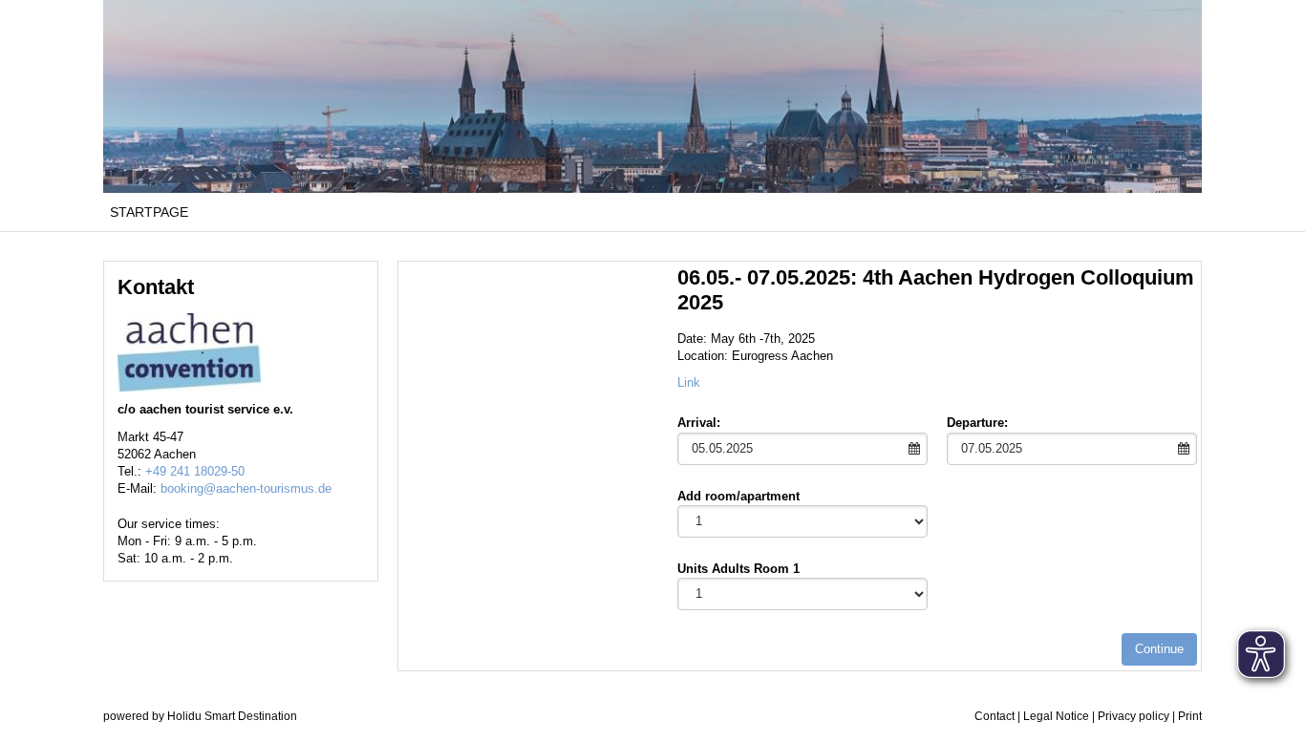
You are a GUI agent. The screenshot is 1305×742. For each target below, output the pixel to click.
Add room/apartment (738, 496)
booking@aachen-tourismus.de (246, 488)
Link (688, 382)
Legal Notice (1056, 716)
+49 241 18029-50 (195, 471)
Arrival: (698, 422)
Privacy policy (1133, 716)
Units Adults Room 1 (738, 569)
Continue (1159, 649)
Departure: (977, 422)
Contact (994, 716)
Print (1190, 716)
